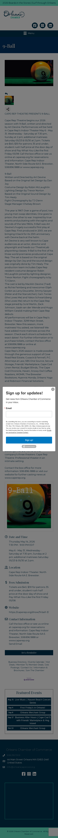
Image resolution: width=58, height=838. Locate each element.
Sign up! (29, 440)
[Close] (52, 389)
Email (9, 408)
